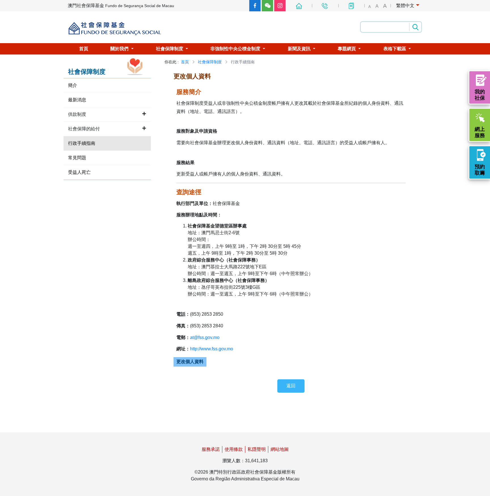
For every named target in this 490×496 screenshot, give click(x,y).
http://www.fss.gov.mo (211, 348)
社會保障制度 (210, 62)
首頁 (185, 62)
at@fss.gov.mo (204, 337)
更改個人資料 (190, 361)
